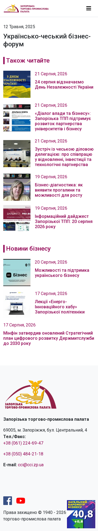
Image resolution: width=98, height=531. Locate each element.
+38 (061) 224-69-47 (23, 443)
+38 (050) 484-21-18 (23, 453)
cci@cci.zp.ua (31, 464)
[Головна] (28, 8)
